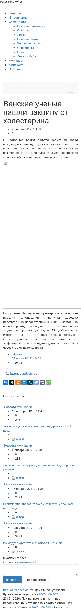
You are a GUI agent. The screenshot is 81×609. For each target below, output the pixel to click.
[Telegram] (36, 382)
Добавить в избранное (21, 373)
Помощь (15, 69)
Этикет (22, 52)
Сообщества (18, 21)
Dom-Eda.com (49, 594)
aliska (19, 439)
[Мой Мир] (24, 382)
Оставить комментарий (19, 562)
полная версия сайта (18, 589)
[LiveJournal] (30, 382)
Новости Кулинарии (31, 26)
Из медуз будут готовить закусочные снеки (33, 542)
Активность (16, 65)
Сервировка (25, 47)
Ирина (26, 356)
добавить (12, 579)
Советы (22, 30)
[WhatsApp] (48, 382)
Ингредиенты (18, 17)
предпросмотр (35, 579)
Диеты (21, 34)
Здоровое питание (30, 43)
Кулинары (16, 60)
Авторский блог (28, 56)
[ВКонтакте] (5, 382)
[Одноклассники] (18, 382)
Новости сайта (27, 39)
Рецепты (15, 13)
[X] (11, 382)
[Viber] (42, 382)
